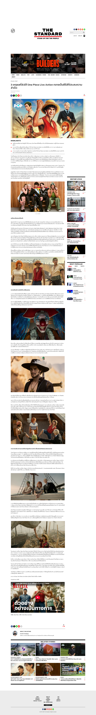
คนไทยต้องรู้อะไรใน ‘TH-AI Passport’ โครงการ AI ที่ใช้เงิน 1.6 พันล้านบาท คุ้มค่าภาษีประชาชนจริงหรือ (73, 194)
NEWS (17, 74)
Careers (48, 699)
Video (47, 698)
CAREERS (76, 74)
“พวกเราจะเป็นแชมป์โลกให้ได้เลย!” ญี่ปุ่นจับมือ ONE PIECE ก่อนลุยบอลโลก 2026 (71, 679)
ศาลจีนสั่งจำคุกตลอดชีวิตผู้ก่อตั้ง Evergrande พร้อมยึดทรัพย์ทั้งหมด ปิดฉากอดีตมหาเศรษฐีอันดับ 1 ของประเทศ (78, 292)
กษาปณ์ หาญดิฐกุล (16, 91)
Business (13, 657)
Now (58, 698)
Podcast (37, 698)
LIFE (32, 74)
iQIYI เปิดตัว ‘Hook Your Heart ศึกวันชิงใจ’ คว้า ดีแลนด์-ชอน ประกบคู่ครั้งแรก (22, 679)
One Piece (16, 614)
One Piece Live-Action (27, 614)
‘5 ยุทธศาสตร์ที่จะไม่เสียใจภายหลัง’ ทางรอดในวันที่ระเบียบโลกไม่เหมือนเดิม (73, 225)
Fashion (63, 657)
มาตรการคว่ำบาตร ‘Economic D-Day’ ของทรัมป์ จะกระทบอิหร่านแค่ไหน (77, 278)
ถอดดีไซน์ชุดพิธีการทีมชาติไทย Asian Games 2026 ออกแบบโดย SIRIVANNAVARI (77, 300)
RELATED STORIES (48, 642)
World (68, 223)
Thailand (73, 223)
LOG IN (75, 35)
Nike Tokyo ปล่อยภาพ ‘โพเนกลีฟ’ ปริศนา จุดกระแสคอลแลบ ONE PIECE (47, 659)
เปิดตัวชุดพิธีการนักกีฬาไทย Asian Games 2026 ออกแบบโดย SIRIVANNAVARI (77, 270)
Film (12, 81)
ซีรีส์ (21, 614)
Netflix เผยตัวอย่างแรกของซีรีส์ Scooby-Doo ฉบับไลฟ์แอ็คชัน (46, 679)
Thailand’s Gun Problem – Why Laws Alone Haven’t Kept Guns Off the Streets (73, 209)
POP (28, 74)
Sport (74, 268)
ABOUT (13, 76)
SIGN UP (80, 35)
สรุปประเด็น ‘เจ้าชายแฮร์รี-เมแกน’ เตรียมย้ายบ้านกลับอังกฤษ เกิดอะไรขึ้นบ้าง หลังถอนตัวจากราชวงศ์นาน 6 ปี (73, 241)
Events (58, 699)
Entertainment (15, 677)
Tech (74, 192)
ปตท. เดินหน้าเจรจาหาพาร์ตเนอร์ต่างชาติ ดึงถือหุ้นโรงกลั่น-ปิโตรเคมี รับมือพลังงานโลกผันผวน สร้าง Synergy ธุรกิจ (78, 285)
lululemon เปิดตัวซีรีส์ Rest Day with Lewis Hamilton (71, 659)
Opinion (37, 699)
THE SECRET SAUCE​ (53, 74)
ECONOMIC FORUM (41, 74)
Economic (69, 192)
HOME (13, 74)
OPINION (63, 74)
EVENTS (70, 74)
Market (75, 283)
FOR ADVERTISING (48, 702)
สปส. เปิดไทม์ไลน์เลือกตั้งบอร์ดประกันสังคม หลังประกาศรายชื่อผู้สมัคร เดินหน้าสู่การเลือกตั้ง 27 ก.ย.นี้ (73, 258)
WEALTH (23, 74)
